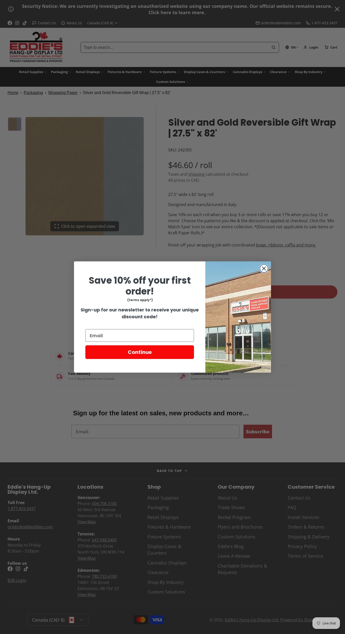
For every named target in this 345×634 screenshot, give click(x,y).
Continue (140, 352)
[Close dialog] (264, 268)
